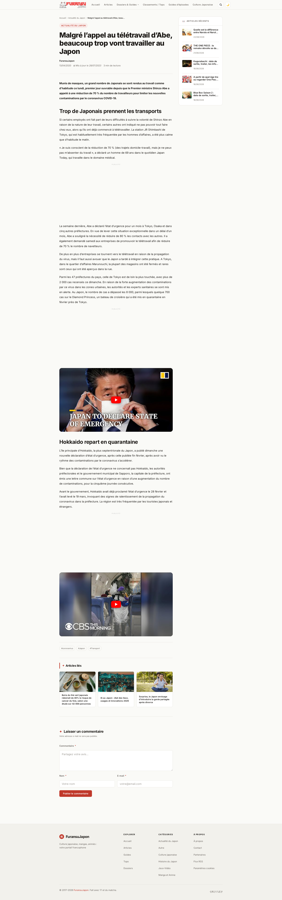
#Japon (81, 648)
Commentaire (67, 745)
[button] (116, 400)
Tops (126, 861)
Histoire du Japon (167, 861)
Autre (161, 847)
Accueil (96, 4)
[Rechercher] (220, 4)
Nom (62, 775)
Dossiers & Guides (127, 4)
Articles (108, 4)
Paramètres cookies (204, 868)
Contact (198, 847)
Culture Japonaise (203, 4)
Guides (127, 854)
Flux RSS (198, 861)
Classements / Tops (153, 4)
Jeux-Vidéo (164, 868)
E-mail (121, 775)
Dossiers (128, 868)
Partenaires (200, 854)
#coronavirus (67, 648)
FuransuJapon (81, 890)
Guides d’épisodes (179, 4)
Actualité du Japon (76, 18)
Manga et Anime (166, 875)
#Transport (95, 648)
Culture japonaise (167, 854)
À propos (198, 841)
